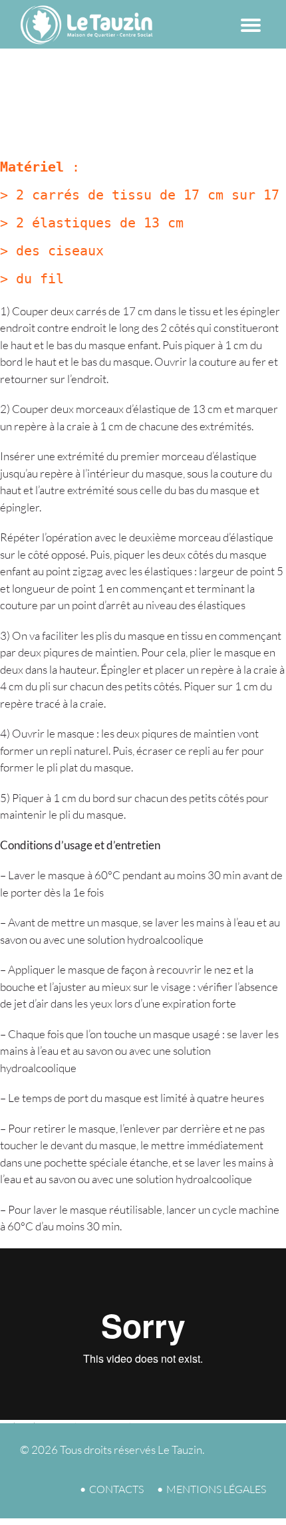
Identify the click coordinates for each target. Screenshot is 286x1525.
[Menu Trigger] (250, 21)
